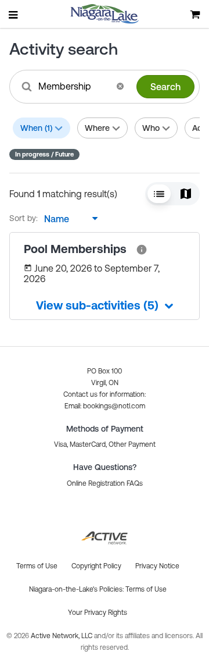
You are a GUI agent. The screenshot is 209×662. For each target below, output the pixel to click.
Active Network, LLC (62, 636)
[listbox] (68, 218)
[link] (141, 249)
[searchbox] (73, 86)
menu (14, 15)
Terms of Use (146, 589)
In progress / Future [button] (44, 154)
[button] (120, 86)
